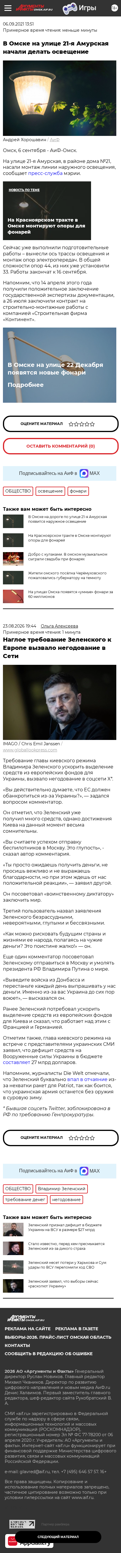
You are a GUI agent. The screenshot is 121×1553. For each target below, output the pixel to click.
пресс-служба (45, 173)
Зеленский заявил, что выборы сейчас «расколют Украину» (63, 1283)
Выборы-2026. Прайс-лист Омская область (58, 1337)
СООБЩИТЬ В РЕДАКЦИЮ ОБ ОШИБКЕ (49, 1353)
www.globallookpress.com (30, 750)
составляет (17, 1062)
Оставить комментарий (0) (60, 446)
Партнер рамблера (55, 1524)
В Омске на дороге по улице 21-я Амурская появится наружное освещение (67, 519)
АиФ (55, 139)
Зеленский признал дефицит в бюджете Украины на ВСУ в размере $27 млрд (65, 1227)
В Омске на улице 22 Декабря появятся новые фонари (55, 368)
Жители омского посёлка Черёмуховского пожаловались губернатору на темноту (67, 575)
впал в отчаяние (87, 1079)
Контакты (17, 1345)
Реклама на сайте (28, 1328)
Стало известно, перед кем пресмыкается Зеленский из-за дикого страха (66, 1246)
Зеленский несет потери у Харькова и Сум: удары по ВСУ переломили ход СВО (67, 1264)
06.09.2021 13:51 (18, 24)
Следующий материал (58, 1537)
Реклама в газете (76, 1328)
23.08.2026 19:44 (19, 626)
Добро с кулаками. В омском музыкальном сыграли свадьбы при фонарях (67, 556)
